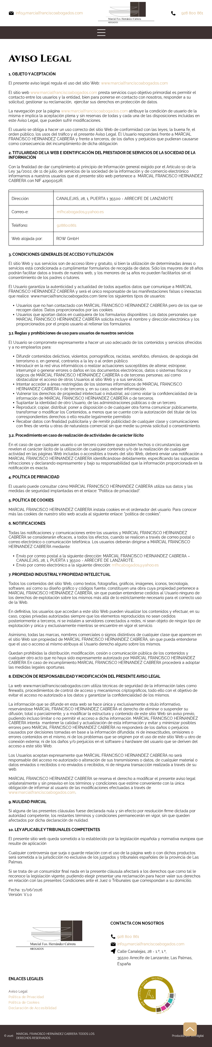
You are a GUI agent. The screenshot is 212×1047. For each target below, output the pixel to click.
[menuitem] (18, 991)
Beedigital (197, 1035)
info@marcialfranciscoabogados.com (49, 13)
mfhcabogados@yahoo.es (80, 212)
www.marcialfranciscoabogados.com (134, 83)
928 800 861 (192, 13)
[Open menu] (101, 32)
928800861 (66, 225)
